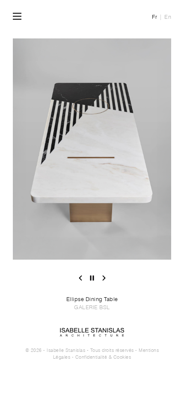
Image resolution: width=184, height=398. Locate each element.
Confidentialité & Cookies (103, 357)
